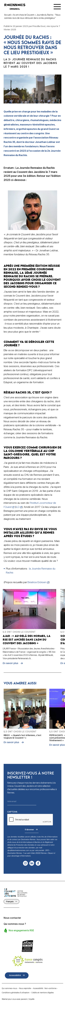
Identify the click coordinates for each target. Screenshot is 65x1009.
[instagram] (25, 863)
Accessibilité (15, 975)
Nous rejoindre (25, 988)
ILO (17, 506)
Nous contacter (12, 917)
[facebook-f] (38, 863)
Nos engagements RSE (21, 930)
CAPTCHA (12, 811)
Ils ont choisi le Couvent (23, 15)
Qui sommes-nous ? (15, 923)
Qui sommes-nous (9, 988)
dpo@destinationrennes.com (18, 850)
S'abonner (29, 829)
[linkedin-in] (31, 863)
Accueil (7, 15)
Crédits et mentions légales (42, 992)
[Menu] (57, 6)
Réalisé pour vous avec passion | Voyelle (18, 999)
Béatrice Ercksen (37, 582)
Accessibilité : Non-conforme (44, 988)
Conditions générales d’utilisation (15, 992)
